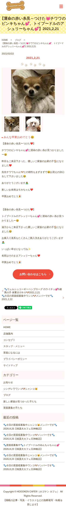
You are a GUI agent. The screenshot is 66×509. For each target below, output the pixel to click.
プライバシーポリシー (15, 359)
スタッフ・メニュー (14, 346)
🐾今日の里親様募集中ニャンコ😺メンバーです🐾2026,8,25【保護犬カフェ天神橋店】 (30, 427)
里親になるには (11, 352)
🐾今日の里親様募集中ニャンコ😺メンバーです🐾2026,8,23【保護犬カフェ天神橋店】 (30, 457)
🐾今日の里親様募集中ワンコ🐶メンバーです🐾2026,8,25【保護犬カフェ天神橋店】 (29, 437)
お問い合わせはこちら (33, 274)
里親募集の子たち (12, 407)
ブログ (18, 40)
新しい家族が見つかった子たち (20, 401)
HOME (5, 40)
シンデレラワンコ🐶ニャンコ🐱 (20, 388)
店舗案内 (8, 333)
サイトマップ (10, 365)
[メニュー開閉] (61, 6)
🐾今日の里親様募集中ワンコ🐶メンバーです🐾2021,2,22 (27, 297)
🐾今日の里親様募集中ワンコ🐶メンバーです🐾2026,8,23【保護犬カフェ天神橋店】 (29, 467)
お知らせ (8, 382)
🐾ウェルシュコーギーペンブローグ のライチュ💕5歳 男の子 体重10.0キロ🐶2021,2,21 (33, 291)
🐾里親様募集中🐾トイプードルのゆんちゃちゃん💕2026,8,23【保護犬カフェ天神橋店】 (31, 447)
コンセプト (9, 340)
